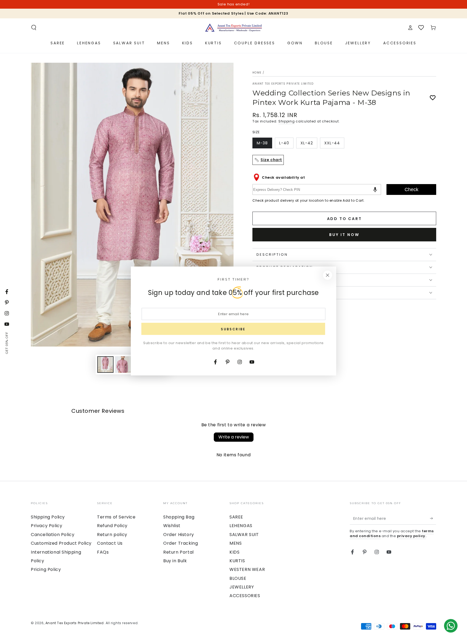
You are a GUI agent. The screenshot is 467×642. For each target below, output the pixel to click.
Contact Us (110, 543)
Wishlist (172, 526)
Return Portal (178, 552)
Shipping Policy (48, 517)
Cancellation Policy (52, 534)
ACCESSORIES (244, 596)
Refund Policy (112, 526)
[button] (34, 28)
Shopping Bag (178, 517)
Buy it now (344, 234)
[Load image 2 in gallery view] (123, 364)
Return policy (112, 534)
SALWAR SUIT (244, 534)
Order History (178, 534)
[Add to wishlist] (432, 97)
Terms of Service (116, 517)
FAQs (103, 552)
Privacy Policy (46, 526)
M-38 (264, 144)
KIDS (234, 552)
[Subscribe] (433, 518)
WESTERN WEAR (247, 569)
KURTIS (237, 561)
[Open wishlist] (421, 28)
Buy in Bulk (175, 561)
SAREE (236, 517)
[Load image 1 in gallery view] (105, 364)
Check (411, 189)
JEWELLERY (241, 587)
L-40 (286, 144)
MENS (235, 543)
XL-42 (308, 144)
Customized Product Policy (61, 543)
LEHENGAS (240, 526)
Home (256, 73)
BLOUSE (237, 578)
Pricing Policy (46, 569)
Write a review (233, 437)
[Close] (327, 275)
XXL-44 (334, 144)
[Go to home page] (233, 28)
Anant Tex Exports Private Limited (282, 84)
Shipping (286, 121)
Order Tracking (180, 543)
